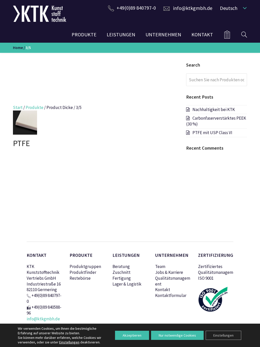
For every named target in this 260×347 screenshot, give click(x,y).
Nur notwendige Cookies (177, 335)
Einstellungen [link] (69, 342)
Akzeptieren (132, 335)
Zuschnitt (121, 272)
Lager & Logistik (126, 284)
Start (18, 107)
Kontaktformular (170, 295)
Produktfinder (83, 272)
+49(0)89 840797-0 (136, 8)
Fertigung (121, 278)
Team (160, 266)
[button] (232, 8)
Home (18, 47)
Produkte (34, 107)
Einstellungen (223, 335)
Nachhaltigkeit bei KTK (213, 109)
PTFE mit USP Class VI (212, 132)
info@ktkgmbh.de (192, 8)
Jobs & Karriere (169, 272)
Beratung (121, 266)
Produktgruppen (85, 266)
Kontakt (162, 289)
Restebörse (80, 278)
